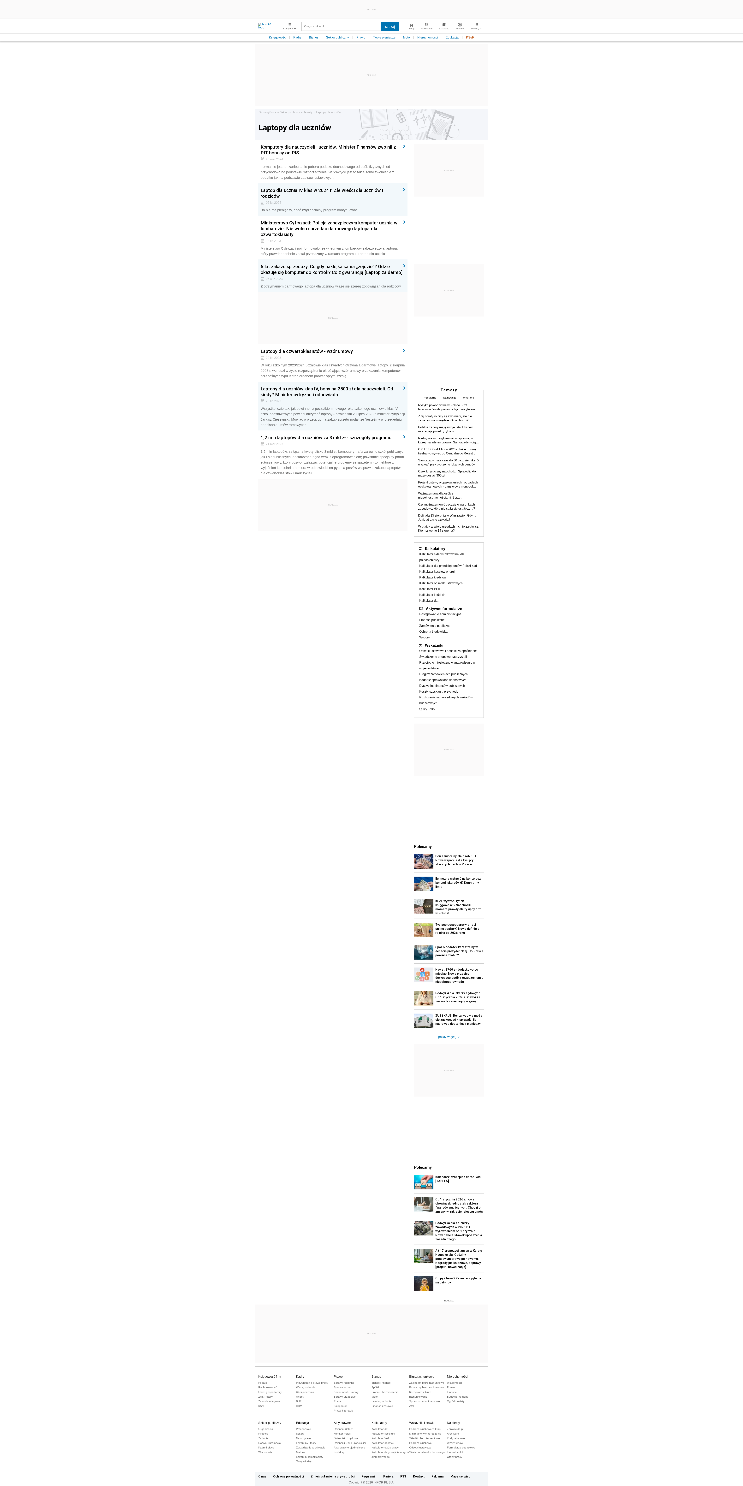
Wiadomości (454, 1382)
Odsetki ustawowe (420, 1447)
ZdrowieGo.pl (455, 1428)
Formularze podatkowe (461, 1447)
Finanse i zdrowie (382, 1405)
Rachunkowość (267, 1387)
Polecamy (423, 1167)
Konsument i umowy (346, 1392)
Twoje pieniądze (384, 37)
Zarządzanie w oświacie (310, 1447)
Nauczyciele (303, 1438)
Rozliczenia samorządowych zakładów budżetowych (446, 700)
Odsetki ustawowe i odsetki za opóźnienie (448, 651)
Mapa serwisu (460, 1476)
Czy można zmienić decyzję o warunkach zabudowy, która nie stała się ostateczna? (446, 506)
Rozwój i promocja (269, 1442)
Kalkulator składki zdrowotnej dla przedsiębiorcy (442, 557)
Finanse (452, 1392)
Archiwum (453, 1433)
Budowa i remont (457, 1396)
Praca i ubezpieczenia (385, 1392)
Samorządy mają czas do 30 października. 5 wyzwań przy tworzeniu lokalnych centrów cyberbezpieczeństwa (448, 462)
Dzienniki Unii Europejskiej (350, 1442)
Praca (337, 1401)
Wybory (424, 637)
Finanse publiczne (432, 620)
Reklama (437, 1476)
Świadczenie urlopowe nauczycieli (443, 656)
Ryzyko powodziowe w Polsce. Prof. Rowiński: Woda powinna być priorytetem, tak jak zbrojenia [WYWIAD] (447, 407)
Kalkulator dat (428, 600)
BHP (298, 1401)
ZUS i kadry (265, 1396)
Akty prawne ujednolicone (349, 1447)
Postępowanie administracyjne (440, 614)
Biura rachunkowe (421, 1376)
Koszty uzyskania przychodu (438, 691)
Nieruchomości (427, 37)
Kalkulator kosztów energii (437, 571)
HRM (299, 1405)
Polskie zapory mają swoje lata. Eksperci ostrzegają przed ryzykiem (446, 429)
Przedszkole (303, 1428)
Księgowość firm (269, 1376)
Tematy (308, 112)
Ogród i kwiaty (455, 1401)
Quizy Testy (427, 709)
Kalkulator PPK (429, 589)
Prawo (360, 37)
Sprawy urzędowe (345, 1396)
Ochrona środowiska (433, 631)
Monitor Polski (342, 1433)
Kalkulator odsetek (383, 1442)
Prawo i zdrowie (343, 1410)
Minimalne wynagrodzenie (425, 1433)
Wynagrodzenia (305, 1387)
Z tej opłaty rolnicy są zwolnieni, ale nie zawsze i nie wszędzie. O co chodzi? (445, 418)
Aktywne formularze (444, 608)
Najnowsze (449, 397)
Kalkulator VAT (380, 1438)
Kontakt (419, 1476)
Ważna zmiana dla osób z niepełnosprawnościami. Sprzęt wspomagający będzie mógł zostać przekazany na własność (442, 496)
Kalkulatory (435, 548)
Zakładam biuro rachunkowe (426, 1382)
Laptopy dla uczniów (328, 112)
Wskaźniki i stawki (421, 1422)
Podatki (262, 1382)
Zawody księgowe (269, 1401)
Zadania (263, 1438)
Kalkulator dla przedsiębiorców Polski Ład (448, 565)
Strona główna (267, 112)
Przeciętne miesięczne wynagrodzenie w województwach (447, 665)
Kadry (297, 37)
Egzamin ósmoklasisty (309, 1456)
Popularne (430, 397)
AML (412, 1405)
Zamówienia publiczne (434, 625)
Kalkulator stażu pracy (385, 1447)
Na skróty (453, 1422)
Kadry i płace (266, 1447)
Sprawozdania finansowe (424, 1401)
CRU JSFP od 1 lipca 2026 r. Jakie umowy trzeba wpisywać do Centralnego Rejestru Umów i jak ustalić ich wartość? (447, 451)
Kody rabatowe (456, 1438)
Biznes (313, 37)
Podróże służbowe (420, 1442)
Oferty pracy (454, 1456)
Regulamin (369, 1476)
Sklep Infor (340, 1405)
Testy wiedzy (304, 1461)
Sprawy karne (342, 1387)
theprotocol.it (455, 1452)
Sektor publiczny (337, 37)
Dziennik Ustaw (343, 1428)
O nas (262, 1476)
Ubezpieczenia (305, 1392)
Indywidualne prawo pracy (312, 1382)
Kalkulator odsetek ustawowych (441, 583)
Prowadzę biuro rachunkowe (426, 1387)
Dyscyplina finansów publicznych (442, 685)
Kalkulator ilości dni (432, 594)
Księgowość (277, 37)
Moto (406, 37)
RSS (403, 1476)
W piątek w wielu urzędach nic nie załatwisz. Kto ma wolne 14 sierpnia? (448, 528)
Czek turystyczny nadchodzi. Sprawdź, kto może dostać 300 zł (447, 473)
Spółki (375, 1387)
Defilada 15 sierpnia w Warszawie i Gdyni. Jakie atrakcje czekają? (447, 517)
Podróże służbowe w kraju (425, 1428)
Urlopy (300, 1396)
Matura (300, 1452)
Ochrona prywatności (288, 1476)
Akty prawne (342, 1422)
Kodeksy (339, 1452)
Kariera (388, 1476)
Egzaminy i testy (306, 1442)
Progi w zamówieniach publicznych (443, 674)
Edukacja (452, 37)
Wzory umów (455, 1442)
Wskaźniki (434, 645)
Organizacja (265, 1428)
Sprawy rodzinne (344, 1382)
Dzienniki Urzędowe (346, 1438)
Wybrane (468, 397)
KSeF (470, 37)
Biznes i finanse (381, 1382)
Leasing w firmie (381, 1401)
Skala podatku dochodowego (427, 1452)
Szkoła (300, 1433)
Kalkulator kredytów (432, 577)
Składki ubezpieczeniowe (424, 1438)
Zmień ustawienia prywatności (333, 1476)
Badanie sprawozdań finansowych (443, 680)
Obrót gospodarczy (270, 1392)
